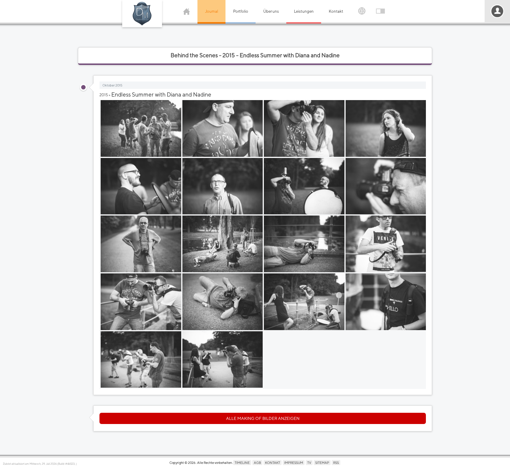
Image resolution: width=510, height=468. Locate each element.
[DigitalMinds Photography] (142, 13)
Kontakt (336, 11)
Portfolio (240, 11)
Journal (211, 11)
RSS (336, 462)
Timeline (242, 462)
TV (309, 462)
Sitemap (322, 462)
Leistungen (304, 11)
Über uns (271, 11)
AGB (257, 462)
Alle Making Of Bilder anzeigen (263, 418)
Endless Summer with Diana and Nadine (161, 94)
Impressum (293, 462)
